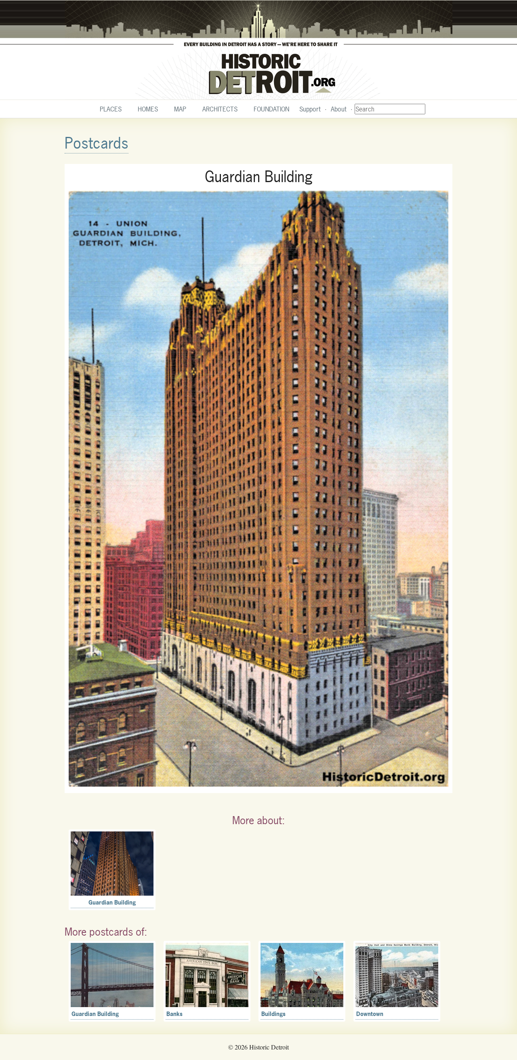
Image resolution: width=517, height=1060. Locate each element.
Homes (148, 109)
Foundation (271, 109)
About (339, 109)
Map (180, 109)
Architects (219, 109)
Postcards (96, 143)
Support (310, 109)
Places (111, 109)
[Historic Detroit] (258, 50)
